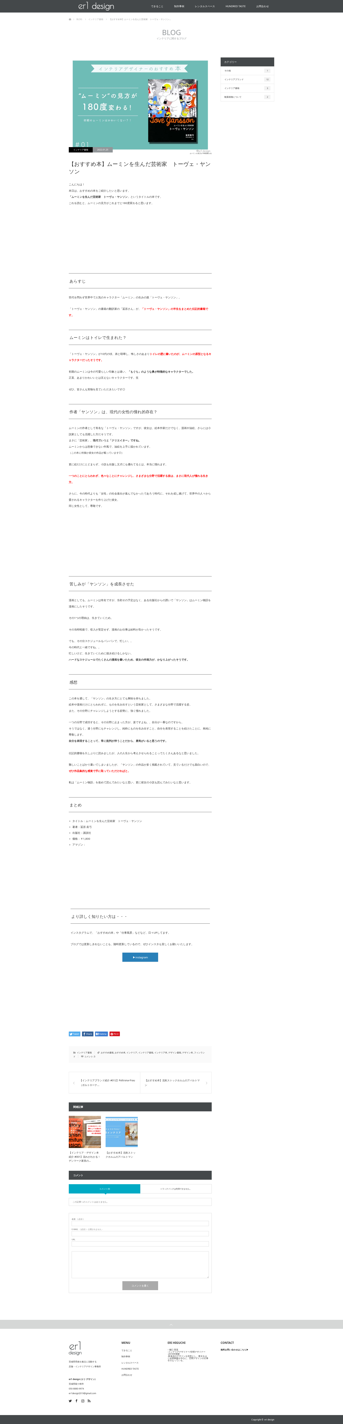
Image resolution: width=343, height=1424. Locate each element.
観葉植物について (246, 96)
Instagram (82, 1400)
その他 (246, 70)
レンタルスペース (205, 6)
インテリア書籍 (80, 149)
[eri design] (75, 1348)
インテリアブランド (246, 79)
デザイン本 (187, 1052)
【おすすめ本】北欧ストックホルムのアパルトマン (172, 1082)
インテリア (131, 1052)
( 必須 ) (77, 1219)
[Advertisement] (140, 236)
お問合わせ (262, 6)
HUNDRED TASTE (236, 6)
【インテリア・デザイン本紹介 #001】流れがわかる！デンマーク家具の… (84, 1156)
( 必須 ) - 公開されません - (87, 1229)
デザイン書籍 (174, 1052)
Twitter (70, 1400)
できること (157, 6)
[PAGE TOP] (171, 1324)
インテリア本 (160, 1052)
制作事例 (179, 6)
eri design (269, 1419)
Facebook (76, 1400)
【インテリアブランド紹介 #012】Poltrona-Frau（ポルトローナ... (107, 1082)
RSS (88, 1400)
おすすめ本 (120, 1052)
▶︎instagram (140, 957)
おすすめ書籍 (107, 1052)
